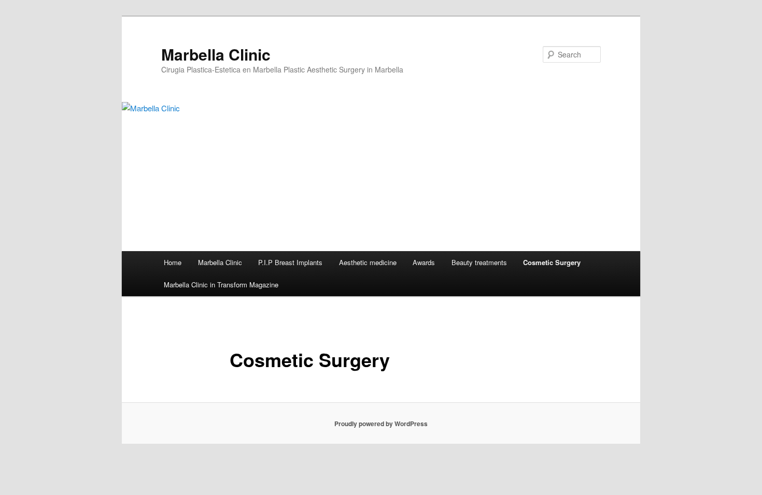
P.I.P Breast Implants (290, 262)
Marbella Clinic (216, 54)
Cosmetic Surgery (552, 262)
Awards (424, 262)
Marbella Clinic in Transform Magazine (221, 284)
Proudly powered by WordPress (381, 423)
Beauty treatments (479, 262)
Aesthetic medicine (368, 262)
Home (172, 262)
